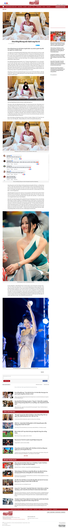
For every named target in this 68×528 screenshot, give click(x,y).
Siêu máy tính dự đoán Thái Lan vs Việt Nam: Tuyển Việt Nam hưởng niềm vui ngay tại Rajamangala (31, 463)
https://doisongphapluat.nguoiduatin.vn (8, 516)
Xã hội (24, 6)
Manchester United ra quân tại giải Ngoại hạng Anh (28, 439)
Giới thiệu (52, 512)
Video (44, 6)
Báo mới (63, 512)
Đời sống (20, 6)
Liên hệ (58, 4)
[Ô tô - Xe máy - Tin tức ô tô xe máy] (53, 74)
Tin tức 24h (58, 512)
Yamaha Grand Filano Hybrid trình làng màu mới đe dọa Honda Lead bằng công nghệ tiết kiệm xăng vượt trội (32, 499)
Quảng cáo (63, 4)
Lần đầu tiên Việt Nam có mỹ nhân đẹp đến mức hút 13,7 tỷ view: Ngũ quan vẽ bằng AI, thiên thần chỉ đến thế (31, 480)
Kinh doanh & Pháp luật (11, 6)
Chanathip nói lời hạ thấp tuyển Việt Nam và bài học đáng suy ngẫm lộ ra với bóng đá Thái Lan (31, 448)
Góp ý (60, 4)
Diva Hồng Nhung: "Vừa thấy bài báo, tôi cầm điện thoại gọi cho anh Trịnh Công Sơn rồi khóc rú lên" (31, 393)
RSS (48, 512)
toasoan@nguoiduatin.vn (7, 525)
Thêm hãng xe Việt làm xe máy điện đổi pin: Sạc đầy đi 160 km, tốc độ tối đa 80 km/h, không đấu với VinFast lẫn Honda (31, 472)
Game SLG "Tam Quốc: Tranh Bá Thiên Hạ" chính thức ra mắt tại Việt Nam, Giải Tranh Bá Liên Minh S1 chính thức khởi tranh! (31, 489)
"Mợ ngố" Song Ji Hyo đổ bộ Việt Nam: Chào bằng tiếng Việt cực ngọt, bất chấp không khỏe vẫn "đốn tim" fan (31, 415)
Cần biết (48, 6)
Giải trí (29, 6)
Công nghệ (38, 6)
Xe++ (34, 6)
